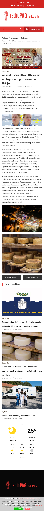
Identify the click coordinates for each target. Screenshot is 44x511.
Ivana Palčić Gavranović (24, 87)
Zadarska (5, 71)
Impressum (30, 6)
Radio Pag (18, 329)
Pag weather (22, 457)
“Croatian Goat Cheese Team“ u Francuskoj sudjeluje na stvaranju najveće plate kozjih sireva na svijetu (22, 371)
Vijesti (4, 412)
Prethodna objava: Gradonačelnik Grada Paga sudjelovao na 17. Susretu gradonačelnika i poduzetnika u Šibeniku (14, 277)
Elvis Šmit (18, 378)
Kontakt (12, 6)
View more (38, 506)
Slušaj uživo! (35, 29)
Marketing (20, 6)
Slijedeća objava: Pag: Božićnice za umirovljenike (34, 277)
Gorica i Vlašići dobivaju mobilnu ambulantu (19, 416)
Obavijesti (5, 318)
